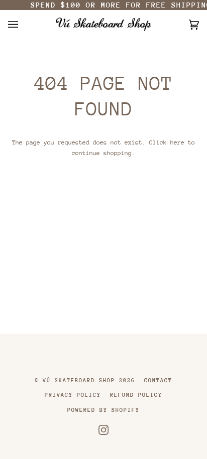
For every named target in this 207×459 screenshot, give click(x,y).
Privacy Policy (73, 395)
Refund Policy (136, 395)
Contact (158, 380)
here (177, 142)
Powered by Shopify (103, 410)
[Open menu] (23, 24)
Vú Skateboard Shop (79, 380)
